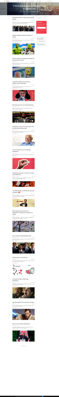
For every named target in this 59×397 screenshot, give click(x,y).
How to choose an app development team (21, 235)
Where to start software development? (21, 323)
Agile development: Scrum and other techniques (23, 302)
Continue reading (14, 42)
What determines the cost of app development (22, 105)
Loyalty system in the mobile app (20, 257)
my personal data (38, 32)
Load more (23, 345)
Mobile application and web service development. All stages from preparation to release (22, 213)
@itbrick (43, 44)
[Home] (6, 1)
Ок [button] (42, 396)
